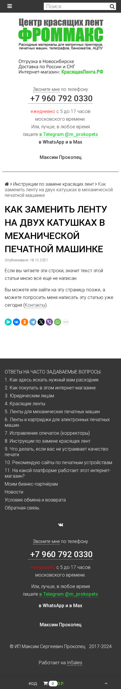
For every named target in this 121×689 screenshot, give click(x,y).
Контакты (35, 305)
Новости (14, 492)
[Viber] (49, 322)
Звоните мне (46, 89)
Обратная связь (22, 508)
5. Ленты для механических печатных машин (52, 411)
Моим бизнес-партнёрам (31, 484)
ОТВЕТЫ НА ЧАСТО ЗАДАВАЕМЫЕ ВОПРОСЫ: (53, 372)
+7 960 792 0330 (60, 98)
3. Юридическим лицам (29, 396)
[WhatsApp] (57, 322)
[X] (41, 322)
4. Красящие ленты (25, 403)
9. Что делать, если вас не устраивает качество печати (56, 451)
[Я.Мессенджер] (8, 322)
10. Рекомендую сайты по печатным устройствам (58, 462)
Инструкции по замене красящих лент (53, 184)
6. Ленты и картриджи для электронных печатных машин (57, 422)
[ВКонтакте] (16, 322)
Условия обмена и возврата (35, 500)
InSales (74, 662)
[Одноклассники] (24, 322)
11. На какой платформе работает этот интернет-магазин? (58, 473)
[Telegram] (32, 322)
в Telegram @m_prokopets (68, 134)
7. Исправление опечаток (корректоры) (47, 433)
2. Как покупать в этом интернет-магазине (50, 388)
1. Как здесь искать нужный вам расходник (52, 380)
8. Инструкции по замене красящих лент (47, 441)
